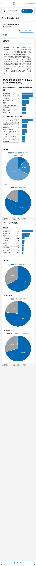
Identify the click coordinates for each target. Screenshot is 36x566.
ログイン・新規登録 (29, 3)
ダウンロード (28, 11)
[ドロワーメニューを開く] (2, 3)
